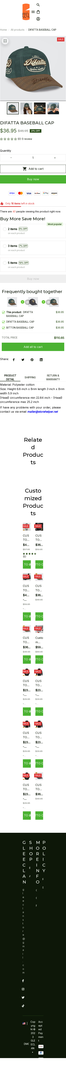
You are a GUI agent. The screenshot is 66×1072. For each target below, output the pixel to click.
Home (3, 29)
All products (17, 29)
